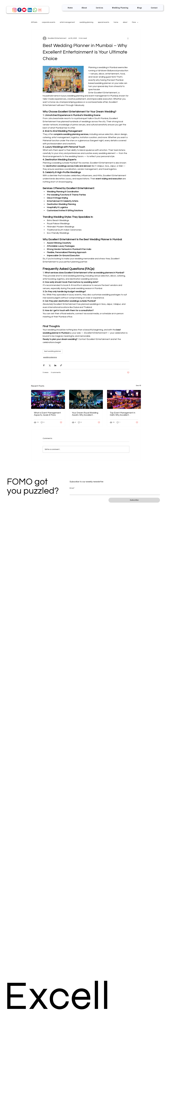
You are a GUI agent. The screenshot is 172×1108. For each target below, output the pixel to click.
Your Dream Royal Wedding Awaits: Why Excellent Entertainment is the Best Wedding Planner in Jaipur (85, 414)
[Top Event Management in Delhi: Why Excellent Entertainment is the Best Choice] (124, 399)
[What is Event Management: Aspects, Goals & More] (48, 399)
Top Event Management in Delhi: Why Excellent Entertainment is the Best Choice (122, 414)
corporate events (48, 22)
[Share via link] (61, 365)
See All (138, 385)
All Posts (34, 22)
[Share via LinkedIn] (55, 365)
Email (72, 488)
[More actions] (127, 38)
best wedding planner (52, 351)
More (134, 22)
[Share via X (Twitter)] (49, 365)
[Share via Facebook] (44, 365)
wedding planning (86, 22)
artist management (67, 22)
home (116, 22)
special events (103, 22)
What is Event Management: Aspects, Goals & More (47, 414)
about (125, 22)
